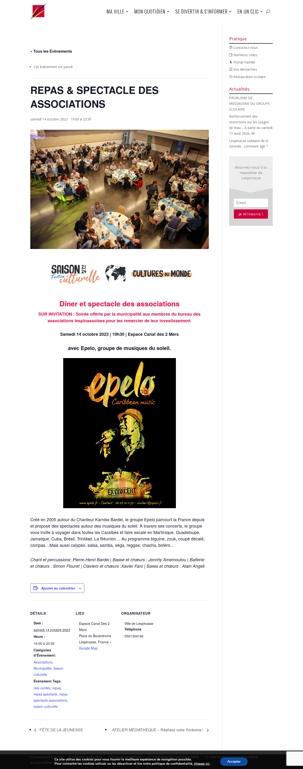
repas (56, 688)
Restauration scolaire (249, 76)
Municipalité (42, 668)
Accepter (234, 761)
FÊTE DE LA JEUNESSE (61, 729)
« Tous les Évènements (51, 51)
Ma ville (115, 11)
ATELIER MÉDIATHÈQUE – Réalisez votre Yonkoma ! (158, 729)
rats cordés (42, 688)
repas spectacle (45, 694)
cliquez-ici (201, 764)
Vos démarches (244, 69)
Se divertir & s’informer (201, 11)
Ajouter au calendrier (58, 588)
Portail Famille (243, 62)
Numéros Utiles (244, 55)
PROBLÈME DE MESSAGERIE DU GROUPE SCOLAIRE (249, 103)
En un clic (248, 11)
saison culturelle (46, 706)
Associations (43, 662)
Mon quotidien (149, 11)
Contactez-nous (245, 47)
